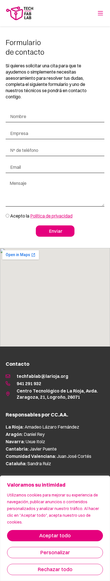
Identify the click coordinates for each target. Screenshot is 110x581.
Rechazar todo (55, 569)
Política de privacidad (51, 216)
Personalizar (55, 552)
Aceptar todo (55, 535)
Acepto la (41, 216)
